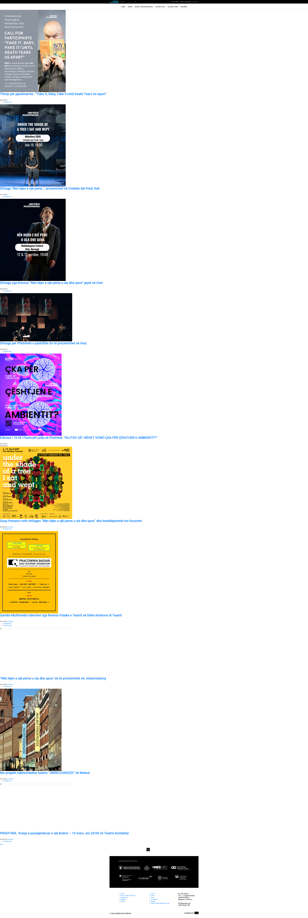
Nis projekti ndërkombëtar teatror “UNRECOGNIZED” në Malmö (45, 773)
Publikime (184, 7)
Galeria (182, 1)
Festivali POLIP (160, 7)
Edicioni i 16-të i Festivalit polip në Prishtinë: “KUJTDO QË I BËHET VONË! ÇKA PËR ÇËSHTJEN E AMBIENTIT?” (78, 438)
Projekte (122, 901)
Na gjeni (153, 901)
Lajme (123, 7)
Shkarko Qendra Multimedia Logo (160, 903)
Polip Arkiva (187, 1)
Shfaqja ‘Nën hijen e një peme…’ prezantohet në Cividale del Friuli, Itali (49, 188)
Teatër (130, 7)
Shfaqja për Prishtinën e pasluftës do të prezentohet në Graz (43, 343)
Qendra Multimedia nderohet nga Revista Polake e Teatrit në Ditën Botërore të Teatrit (61, 615)
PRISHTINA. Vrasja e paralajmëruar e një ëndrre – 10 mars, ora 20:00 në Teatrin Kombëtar (64, 833)
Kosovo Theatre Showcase (144, 7)
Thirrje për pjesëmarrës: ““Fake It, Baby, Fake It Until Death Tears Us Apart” (53, 94)
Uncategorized (7, 102)
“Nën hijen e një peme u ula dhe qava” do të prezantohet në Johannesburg (53, 678)
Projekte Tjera (173, 7)
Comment (10, 527)
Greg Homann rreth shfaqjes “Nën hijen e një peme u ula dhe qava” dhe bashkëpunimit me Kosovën (71, 521)
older (1, 844)
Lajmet (122, 893)
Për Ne (173, 1)
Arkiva (177, 1)
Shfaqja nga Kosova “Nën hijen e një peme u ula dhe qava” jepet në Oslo (51, 283)
